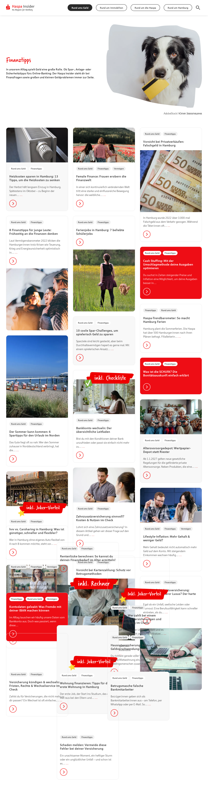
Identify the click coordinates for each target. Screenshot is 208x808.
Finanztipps (36, 168)
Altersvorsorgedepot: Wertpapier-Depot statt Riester (167, 450)
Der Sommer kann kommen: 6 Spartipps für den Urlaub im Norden (34, 433)
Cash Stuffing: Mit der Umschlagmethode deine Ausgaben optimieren (168, 264)
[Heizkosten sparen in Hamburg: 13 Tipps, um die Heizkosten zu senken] (37, 145)
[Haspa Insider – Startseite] (20, 7)
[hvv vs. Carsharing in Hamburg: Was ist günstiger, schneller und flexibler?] (37, 488)
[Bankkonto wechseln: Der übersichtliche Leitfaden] (104, 396)
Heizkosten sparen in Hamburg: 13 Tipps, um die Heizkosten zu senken (34, 178)
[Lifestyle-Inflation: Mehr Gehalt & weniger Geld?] (171, 505)
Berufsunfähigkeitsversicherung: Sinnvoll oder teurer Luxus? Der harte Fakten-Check (169, 593)
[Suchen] (198, 7)
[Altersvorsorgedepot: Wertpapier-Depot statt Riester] (171, 416)
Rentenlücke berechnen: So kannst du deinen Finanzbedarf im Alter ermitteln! (104, 690)
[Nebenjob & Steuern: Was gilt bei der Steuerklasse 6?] (37, 670)
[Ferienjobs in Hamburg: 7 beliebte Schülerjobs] (104, 280)
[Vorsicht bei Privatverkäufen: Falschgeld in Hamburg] (171, 181)
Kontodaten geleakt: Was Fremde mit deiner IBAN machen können (35, 757)
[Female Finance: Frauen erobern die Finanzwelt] (104, 145)
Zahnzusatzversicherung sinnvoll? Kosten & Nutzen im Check (100, 518)
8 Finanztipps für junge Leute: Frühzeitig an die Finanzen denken (33, 231)
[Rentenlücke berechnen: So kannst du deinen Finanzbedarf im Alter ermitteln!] (104, 748)
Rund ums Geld (18, 168)
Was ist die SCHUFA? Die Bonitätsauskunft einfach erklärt (166, 373)
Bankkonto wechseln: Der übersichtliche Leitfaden (94, 429)
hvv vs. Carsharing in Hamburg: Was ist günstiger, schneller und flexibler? (36, 531)
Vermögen (119, 168)
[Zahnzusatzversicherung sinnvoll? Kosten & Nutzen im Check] (104, 485)
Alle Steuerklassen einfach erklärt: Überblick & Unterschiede (33, 615)
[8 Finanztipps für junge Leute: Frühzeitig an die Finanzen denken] (37, 299)
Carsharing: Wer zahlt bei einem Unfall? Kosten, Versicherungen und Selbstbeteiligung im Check (168, 756)
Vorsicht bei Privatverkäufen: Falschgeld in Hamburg (163, 143)
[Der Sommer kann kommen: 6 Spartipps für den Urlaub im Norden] (37, 376)
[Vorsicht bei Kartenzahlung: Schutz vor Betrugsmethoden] (104, 609)
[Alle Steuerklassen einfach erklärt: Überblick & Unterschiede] (37, 582)
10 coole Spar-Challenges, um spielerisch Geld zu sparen (97, 332)
